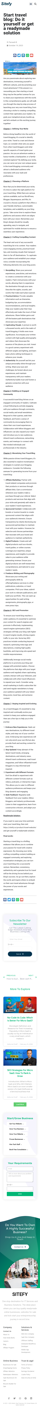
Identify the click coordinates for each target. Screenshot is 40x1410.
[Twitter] (14, 1398)
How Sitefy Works (9, 1338)
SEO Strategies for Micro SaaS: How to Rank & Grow (20, 1073)
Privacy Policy (25, 1368)
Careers (5, 1341)
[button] (31, 4)
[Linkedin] (31, 1398)
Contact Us (7, 1331)
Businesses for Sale (9, 1365)
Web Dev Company (27, 1334)
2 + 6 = (10, 944)
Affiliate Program (8, 1348)
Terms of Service (26, 1365)
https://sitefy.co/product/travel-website (19, 827)
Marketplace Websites (10, 1374)
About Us (6, 1334)
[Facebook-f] (9, 1398)
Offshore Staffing (27, 1340)
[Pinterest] (25, 1398)
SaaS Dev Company (27, 1337)
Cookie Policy (25, 1374)
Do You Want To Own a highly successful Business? (20, 1228)
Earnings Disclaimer (27, 1371)
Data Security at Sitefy (28, 1378)
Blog (4, 1344)
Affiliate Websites (9, 1371)
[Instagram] (20, 1398)
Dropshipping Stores (10, 1368)
